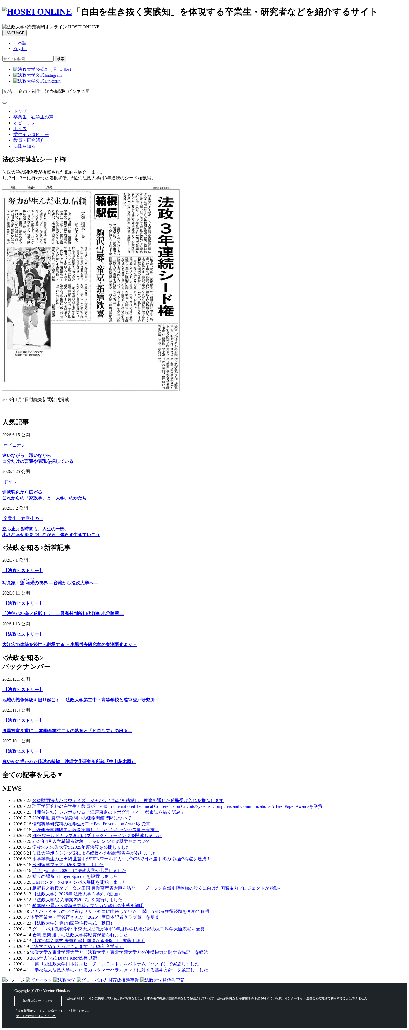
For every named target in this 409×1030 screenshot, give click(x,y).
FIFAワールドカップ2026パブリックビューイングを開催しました (97, 835)
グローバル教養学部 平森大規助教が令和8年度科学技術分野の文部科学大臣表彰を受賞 (118, 929)
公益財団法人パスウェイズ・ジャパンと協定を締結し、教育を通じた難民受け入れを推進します (128, 800)
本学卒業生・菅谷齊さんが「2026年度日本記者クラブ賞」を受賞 (94, 917)
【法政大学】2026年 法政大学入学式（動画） (77, 894)
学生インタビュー (31, 134)
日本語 (20, 43)
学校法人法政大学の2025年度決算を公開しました (81, 847)
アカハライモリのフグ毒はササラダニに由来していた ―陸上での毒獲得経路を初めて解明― (122, 911)
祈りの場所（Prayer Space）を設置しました (75, 876)
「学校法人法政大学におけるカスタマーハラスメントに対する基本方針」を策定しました (119, 969)
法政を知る (24, 146)
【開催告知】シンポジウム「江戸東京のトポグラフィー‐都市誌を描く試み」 (108, 812)
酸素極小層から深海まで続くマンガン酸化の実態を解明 (88, 905)
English (20, 48)
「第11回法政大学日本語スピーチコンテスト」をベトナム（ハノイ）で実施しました (114, 964)
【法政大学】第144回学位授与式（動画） (73, 923)
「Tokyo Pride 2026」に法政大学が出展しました (79, 870)
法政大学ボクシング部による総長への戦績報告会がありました (94, 853)
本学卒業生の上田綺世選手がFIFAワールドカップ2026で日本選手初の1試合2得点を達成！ (121, 858)
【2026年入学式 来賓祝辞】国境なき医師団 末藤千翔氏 (88, 940)
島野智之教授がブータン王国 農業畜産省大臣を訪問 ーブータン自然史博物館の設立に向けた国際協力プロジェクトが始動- (156, 888)
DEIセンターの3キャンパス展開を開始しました (79, 882)
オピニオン (24, 122)
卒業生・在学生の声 (33, 117)
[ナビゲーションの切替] (4, 103)
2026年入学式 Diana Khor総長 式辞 (64, 958)
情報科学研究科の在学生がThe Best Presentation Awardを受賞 (91, 823)
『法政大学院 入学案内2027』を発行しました (77, 899)
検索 (60, 59)
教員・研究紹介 (29, 140)
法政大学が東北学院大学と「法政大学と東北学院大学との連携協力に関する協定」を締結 (119, 952)
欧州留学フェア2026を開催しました (68, 864)
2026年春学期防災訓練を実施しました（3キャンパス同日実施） (95, 829)
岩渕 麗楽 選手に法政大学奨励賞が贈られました (80, 934)
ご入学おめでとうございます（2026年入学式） (77, 946)
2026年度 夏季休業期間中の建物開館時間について (81, 818)
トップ (20, 111)
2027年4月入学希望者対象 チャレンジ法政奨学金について (91, 841)
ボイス (20, 128)
